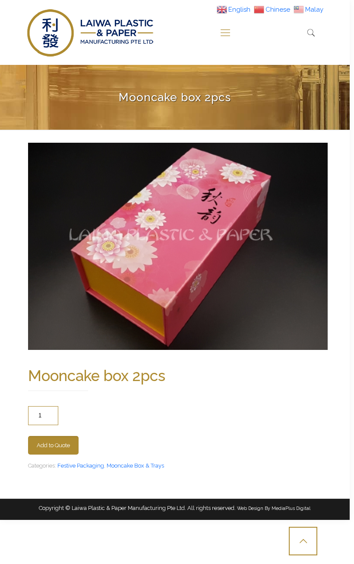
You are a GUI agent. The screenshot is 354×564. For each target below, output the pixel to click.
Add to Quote (53, 445)
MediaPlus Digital (291, 508)
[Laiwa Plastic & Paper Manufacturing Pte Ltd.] (90, 32)
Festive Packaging (80, 465)
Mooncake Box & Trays (135, 465)
